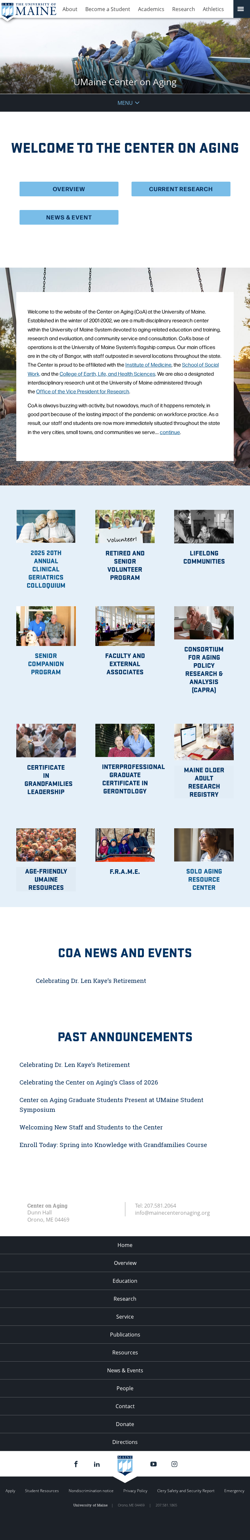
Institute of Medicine (148, 364)
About (69, 9)
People (125, 1388)
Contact (125, 1406)
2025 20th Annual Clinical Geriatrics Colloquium (46, 569)
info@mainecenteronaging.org (172, 1212)
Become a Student (107, 9)
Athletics (213, 9)
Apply (10, 1490)
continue (170, 431)
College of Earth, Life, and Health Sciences (107, 373)
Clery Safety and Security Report (186, 1490)
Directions (125, 1442)
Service (125, 1316)
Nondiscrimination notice (91, 1490)
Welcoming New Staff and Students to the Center (91, 1127)
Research (183, 9)
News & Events (125, 1370)
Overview (125, 1263)
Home (125, 1245)
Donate (125, 1424)
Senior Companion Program (46, 663)
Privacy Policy (135, 1490)
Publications (125, 1334)
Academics (151, 9)
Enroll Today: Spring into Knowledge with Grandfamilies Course (114, 1145)
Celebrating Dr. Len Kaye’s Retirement (91, 980)
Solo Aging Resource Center (204, 879)
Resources (125, 1352)
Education (125, 1280)
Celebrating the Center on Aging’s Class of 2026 (89, 1082)
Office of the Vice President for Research (82, 391)
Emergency (234, 1490)
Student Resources (42, 1490)
